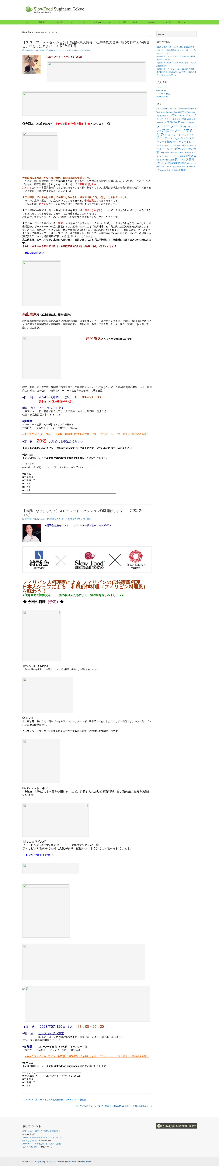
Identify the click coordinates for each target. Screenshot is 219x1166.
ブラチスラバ (183, 152)
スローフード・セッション (172, 138)
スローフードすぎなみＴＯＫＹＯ (42, 1161)
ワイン (158, 156)
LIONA (193, 109)
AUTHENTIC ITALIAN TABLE (167, 109)
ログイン (160, 87)
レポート (136, 22)
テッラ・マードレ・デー (165, 149)
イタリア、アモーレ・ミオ (166, 119)
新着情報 (42, 22)
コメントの (163, 93)
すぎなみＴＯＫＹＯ (102, 22)
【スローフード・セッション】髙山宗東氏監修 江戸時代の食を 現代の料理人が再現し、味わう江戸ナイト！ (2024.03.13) (176, 71)
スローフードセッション (179, 135)
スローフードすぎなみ (175, 132)
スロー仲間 (121, 22)
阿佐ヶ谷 (170, 170)
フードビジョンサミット (169, 152)
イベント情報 (58, 22)
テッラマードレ (182, 141)
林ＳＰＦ (190, 163)
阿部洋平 (177, 170)
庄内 (165, 163)
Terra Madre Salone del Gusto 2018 (169, 112)
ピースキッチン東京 (51, 408)
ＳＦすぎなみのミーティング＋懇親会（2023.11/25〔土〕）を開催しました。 (114, 1105)
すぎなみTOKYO (73, 50)
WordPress (71, 1161)
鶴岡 (183, 170)
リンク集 (167, 22)
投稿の (161, 90)
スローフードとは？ (79, 22)
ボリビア (191, 152)
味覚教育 (191, 155)
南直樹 (182, 156)
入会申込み (151, 22)
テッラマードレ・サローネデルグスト (182, 145)
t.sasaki (41, 50)
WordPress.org (162, 96)
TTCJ (184, 112)
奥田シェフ (181, 159)
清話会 (179, 166)
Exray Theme (85, 1161)
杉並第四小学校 (177, 163)
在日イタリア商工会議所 (165, 160)
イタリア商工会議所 (184, 119)
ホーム (28, 22)
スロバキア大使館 (187, 122)
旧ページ (181, 22)
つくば (169, 115)
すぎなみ (163, 115)
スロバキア (173, 122)
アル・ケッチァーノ (184, 115)
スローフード (61, 50)
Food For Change (184, 109)
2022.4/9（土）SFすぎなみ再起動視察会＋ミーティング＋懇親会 (54, 1099)
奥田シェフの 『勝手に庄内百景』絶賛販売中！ (176, 47)
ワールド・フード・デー (171, 156)
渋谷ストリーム (187, 166)
